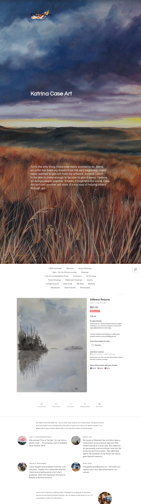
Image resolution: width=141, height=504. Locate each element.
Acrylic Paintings (85, 268)
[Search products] (135, 269)
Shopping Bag (85, 406)
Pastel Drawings (54, 280)
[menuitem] (120, 294)
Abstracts (70, 268)
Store (92, 303)
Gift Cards (99, 406)
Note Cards (67, 284)
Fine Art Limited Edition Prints (56, 276)
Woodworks (55, 288)
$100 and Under (55, 268)
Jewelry (90, 280)
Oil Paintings (91, 276)
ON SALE (80, 284)
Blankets (91, 284)
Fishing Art (77, 276)
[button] (97, 345)
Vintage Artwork (52, 284)
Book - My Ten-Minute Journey (65, 272)
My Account (42, 406)
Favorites (70, 406)
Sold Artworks (70, 288)
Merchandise (85, 288)
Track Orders (56, 406)
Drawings (85, 272)
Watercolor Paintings (74, 280)
